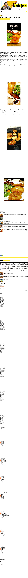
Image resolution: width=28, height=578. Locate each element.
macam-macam (2, 509)
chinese (2, 448)
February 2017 (2, 355)
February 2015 (2, 377)
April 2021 (1, 333)
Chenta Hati (26, 269)
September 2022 (2, 318)
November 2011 (2, 414)
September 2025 (2, 300)
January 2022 (1, 325)
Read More (7, 215)
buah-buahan (2, 441)
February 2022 (2, 324)
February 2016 (2, 365)
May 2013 (1, 397)
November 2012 (2, 403)
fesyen (1, 462)
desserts (2, 456)
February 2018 (2, 346)
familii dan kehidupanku (3, 461)
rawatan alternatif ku (3, 534)
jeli (17, 270)
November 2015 (2, 368)
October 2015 (1, 369)
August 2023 (1, 309)
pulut (1, 533)
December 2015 (2, 367)
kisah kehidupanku (3, 483)
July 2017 (1, 350)
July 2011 (1, 418)
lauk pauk (2, 263)
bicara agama (8, 267)
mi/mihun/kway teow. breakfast (4, 515)
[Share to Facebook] (2, 211)
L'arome (2, 498)
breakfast (10, 265)
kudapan (2, 493)
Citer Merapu (26, 265)
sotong (1, 545)
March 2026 (1, 299)
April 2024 (1, 307)
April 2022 (1, 322)
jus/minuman (11, 268)
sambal (6, 265)
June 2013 (1, 396)
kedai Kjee (16, 267)
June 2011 (1, 419)
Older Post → (25, 233)
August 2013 (1, 394)
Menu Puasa (1, 268)
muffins (2, 270)
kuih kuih (2, 494)
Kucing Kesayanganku (6, 268)
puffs (1, 532)
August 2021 (1, 330)
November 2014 (2, 380)
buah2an (2, 442)
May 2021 (1, 332)
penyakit (24, 269)
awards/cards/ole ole (3, 430)
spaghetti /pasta (3, 547)
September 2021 (2, 329)
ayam (3, 264)
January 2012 (1, 412)
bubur (1, 444)
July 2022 (1, 320)
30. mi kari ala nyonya (5, 279)
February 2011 (1, 423)
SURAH (24, 270)
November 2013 (2, 391)
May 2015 (1, 374)
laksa (1, 499)
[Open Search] (26, 11)
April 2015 (1, 375)
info (26, 268)
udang (14, 266)
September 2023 (2, 308)
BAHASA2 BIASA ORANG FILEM (7, 272)
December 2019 (2, 344)
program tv (10, 266)
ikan (2, 13)
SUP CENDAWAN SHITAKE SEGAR (7, 217)
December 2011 (2, 413)
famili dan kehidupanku (4, 266)
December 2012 (2, 402)
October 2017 (1, 349)
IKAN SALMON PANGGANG (7, 221)
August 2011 (1, 417)
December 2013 (2, 390)
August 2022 (1, 319)
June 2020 (1, 342)
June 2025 (1, 302)
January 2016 (1, 366)
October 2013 (1, 392)
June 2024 (1, 306)
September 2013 (2, 393)
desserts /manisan (3, 457)
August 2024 (1, 304)
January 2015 (1, 378)
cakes (1, 445)
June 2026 (1, 296)
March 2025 (1, 303)
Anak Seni (14, 263)
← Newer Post (2, 233)
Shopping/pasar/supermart (6, 270)
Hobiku (4, 269)
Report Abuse (2, 559)
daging (21, 264)
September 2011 (2, 416)
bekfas (22, 268)
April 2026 (1, 298)
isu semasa (8, 263)
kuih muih (6, 264)
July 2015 (1, 372)
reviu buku (20, 270)
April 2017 (1, 353)
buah (1, 440)
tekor (1, 552)
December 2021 (2, 326)
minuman (2, 518)
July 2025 (1, 301)
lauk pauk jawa (11, 264)
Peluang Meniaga (14, 270)
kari (4, 267)
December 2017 (2, 347)
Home (1, 13)
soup (22, 270)
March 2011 (1, 422)
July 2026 (1, 295)
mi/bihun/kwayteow (3, 513)
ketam (16, 269)
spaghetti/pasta (18, 268)
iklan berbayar (13, 269)
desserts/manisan (3, 459)
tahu (1, 269)
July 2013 (1, 395)
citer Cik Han (21, 269)
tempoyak (2, 554)
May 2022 (1, 321)
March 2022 (1, 323)
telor (17, 266)
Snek (22, 266)
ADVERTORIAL (2, 427)
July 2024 (1, 305)
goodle (2, 567)
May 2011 (1, 420)
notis (24, 268)
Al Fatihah (14, 265)
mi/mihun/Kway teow (3, 514)
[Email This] (0, 211)
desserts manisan (3, 458)
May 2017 (1, 352)
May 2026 (1, 297)
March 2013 (1, 399)
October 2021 (1, 328)
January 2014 (1, 389)
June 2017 (1, 351)
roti (19, 266)
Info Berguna (2, 265)
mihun (1, 517)
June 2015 (1, 373)
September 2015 (2, 370)
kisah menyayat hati (25, 267)
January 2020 (1, 343)
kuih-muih (2, 496)
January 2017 (1, 356)
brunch (1, 439)
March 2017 (1, 354)
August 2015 (1, 371)
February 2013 (2, 400)
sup (1, 549)
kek (1, 480)
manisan (2, 510)
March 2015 (1, 376)
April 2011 (1, 421)
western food (4, 13)
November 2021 (2, 327)
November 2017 (2, 348)
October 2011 (1, 415)
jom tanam (2, 476)
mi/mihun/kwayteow (20, 265)
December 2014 (2, 379)
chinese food (16, 264)
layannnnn (12, 267)
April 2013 (1, 398)
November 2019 (2, 345)
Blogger (15, 291)
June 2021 (1, 331)
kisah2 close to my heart (23, 263)
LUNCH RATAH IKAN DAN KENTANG (10, 17)
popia (26, 270)
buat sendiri (6, 269)
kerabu (11, 270)
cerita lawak (2, 446)
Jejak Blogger (10, 269)
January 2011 (1, 424)
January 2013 (1, 401)
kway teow (2, 497)
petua (18, 269)
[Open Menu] (1, 11)
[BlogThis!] (1, 211)
